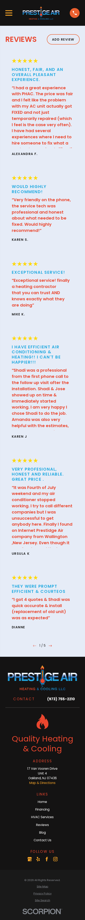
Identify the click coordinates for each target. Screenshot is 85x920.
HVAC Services (42, 817)
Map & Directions (42, 783)
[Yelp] (38, 859)
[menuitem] (42, 886)
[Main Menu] (8, 12)
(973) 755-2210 (61, 699)
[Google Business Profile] (29, 859)
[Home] (41, 13)
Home (42, 802)
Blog (42, 832)
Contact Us (42, 840)
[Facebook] (47, 859)
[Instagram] (55, 859)
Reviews (42, 825)
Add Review (63, 39)
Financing (42, 809)
